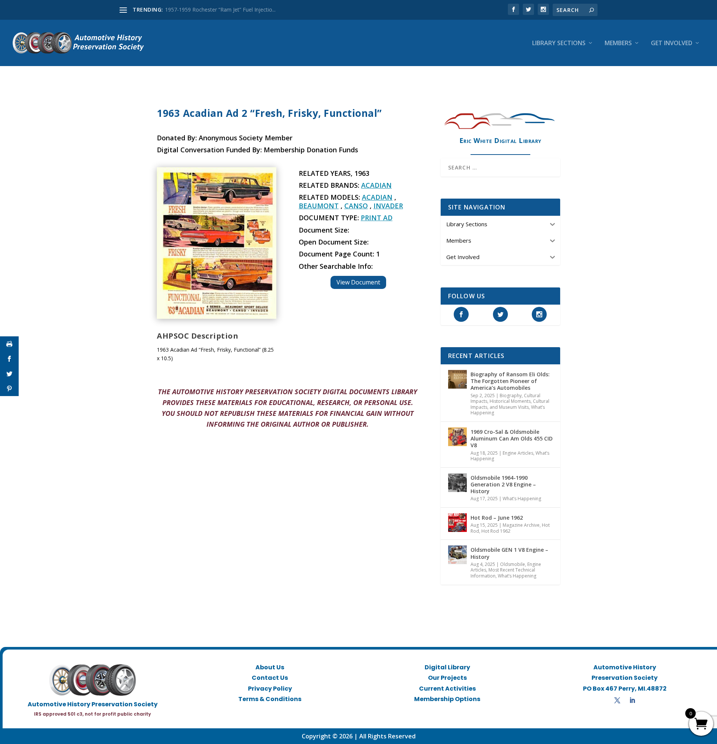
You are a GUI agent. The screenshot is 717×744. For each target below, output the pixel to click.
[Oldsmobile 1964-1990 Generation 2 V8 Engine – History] (457, 482)
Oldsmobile (512, 564)
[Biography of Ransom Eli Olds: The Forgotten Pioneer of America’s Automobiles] (457, 379)
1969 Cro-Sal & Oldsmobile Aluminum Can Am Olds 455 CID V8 (512, 438)
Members (618, 43)
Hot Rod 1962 (495, 531)
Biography (511, 395)
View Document (358, 282)
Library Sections (559, 43)
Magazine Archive (521, 525)
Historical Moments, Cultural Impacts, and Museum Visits (510, 404)
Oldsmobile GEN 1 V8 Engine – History (509, 553)
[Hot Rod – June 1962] (457, 522)
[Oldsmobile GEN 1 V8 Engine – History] (457, 554)
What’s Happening (522, 498)
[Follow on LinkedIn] (632, 700)
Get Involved (671, 43)
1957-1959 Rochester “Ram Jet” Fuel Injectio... (220, 9)
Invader (388, 205)
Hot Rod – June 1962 (497, 517)
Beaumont (319, 205)
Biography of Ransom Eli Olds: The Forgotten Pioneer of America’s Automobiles (510, 381)
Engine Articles (518, 453)
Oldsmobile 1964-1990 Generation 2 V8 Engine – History (503, 484)
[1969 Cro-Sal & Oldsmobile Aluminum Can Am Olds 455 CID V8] (457, 436)
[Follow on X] (617, 700)
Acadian (376, 185)
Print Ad (376, 217)
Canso (356, 205)
